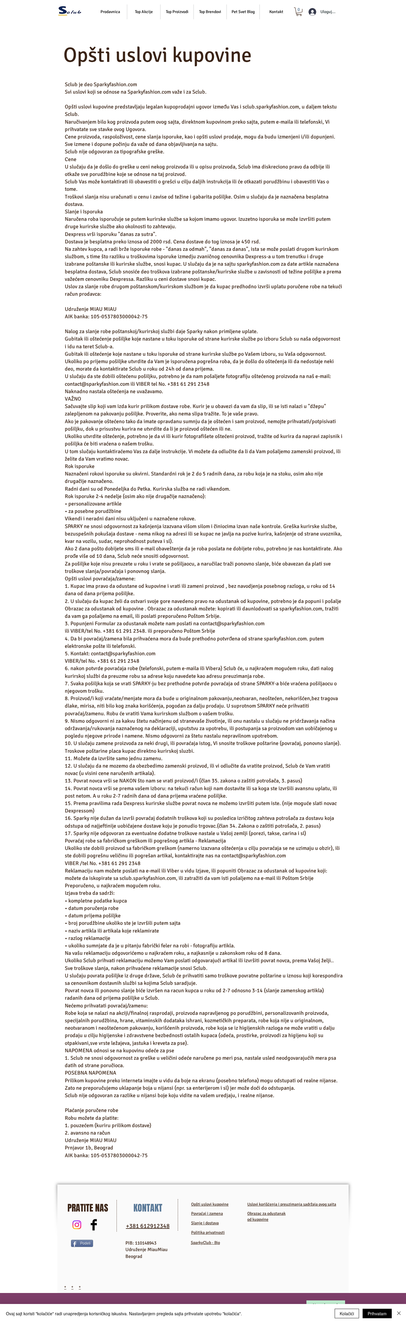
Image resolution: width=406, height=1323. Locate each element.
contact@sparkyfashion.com (97, 384)
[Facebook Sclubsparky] (94, 1225)
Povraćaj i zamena (207, 1213)
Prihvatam (377, 1313)
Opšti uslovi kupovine (210, 1204)
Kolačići (347, 1313)
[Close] (398, 1313)
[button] (143, 11)
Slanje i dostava (205, 1223)
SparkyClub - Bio (205, 1242)
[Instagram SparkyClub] (77, 1225)
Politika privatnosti (208, 1232)
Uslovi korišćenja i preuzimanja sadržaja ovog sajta (291, 1204)
